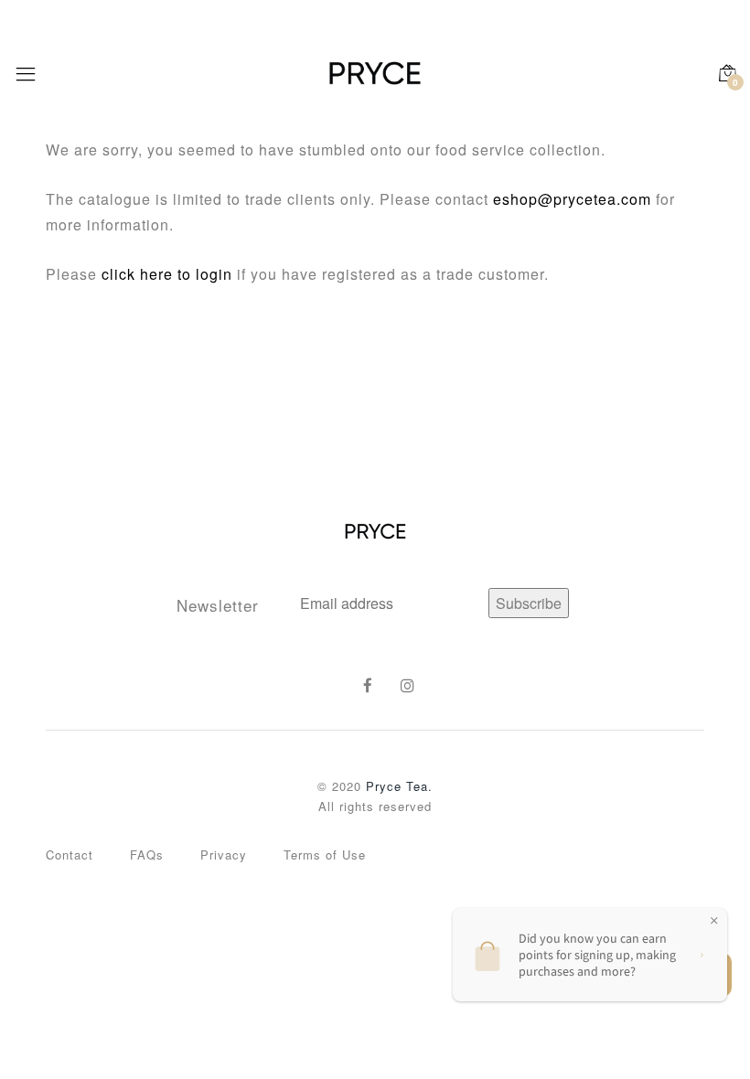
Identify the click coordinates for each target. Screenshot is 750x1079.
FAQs (147, 854)
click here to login (167, 273)
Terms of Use (325, 854)
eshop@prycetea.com (572, 198)
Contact (69, 854)
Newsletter (218, 604)
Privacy (223, 854)
